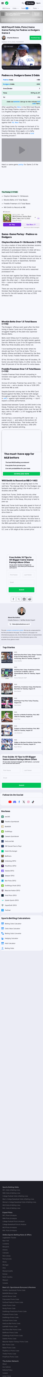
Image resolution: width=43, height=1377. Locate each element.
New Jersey (7, 1256)
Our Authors (7, 1367)
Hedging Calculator (11, 938)
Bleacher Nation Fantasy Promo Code (15, 1341)
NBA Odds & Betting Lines (11, 1193)
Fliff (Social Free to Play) (13, 846)
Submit (21, 590)
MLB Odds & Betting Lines (11, 1205)
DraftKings (8, 831)
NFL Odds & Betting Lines (11, 1190)
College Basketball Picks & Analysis (14, 1224)
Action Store (7, 1376)
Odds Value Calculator (12, 928)
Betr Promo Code (8, 1345)
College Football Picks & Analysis (14, 1221)
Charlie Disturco (13, 38)
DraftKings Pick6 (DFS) (13, 885)
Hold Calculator (10, 943)
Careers (5, 1373)
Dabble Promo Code (9, 1338)
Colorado (6, 1253)
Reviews (5, 811)
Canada (5, 1283)
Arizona (5, 1250)
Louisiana (6, 1244)
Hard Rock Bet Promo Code (12, 1329)
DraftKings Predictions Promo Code (15, 1311)
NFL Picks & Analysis (10, 1215)
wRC (5, 398)
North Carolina (7, 1277)
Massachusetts (8, 1271)
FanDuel (7, 910)
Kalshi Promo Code (9, 1305)
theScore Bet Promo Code (11, 1323)
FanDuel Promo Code (10, 1320)
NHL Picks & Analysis (10, 1230)
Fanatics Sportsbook (12, 821)
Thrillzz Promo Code (9, 1354)
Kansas (5, 1274)
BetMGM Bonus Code (10, 1293)
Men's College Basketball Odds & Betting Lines (18, 1199)
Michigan (6, 1265)
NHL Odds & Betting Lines (11, 1208)
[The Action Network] (6, 3)
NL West (15, 122)
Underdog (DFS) (10, 861)
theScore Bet (9, 841)
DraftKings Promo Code (10, 1317)
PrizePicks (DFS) (10, 866)
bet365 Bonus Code (9, 1296)
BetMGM (16, 102)
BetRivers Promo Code (10, 1332)
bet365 (7, 817)
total (32, 133)
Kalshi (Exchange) (11, 851)
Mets (19, 107)
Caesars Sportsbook (12, 836)
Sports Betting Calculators (15, 918)
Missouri (5, 1280)
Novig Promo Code (9, 1308)
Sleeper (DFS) (9, 876)
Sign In (38, 3)
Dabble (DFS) (9, 871)
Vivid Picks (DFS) (11, 895)
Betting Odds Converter (13, 933)
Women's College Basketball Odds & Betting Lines (19, 1202)
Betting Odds (9, 948)
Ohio (4, 1268)
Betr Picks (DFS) (10, 881)
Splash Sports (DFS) (12, 900)
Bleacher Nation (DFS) (12, 890)
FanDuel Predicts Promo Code (13, 1302)
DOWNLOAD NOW (21, 474)
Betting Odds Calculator (13, 924)
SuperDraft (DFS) (11, 905)
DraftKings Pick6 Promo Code (13, 1335)
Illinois (5, 1262)
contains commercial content (14, 630)
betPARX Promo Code (10, 1326)
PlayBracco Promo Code (11, 1351)
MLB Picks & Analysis (10, 1227)
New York (6, 1241)
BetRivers (8, 856)
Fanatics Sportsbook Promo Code (14, 1290)
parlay (20, 164)
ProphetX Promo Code (10, 1314)
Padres (6, 80)
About (5, 1364)
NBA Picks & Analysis (10, 1218)
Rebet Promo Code (9, 1348)
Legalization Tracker (9, 1238)
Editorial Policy (7, 1370)
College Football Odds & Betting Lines (15, 1196)
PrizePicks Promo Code (10, 1357)
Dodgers (6, 84)
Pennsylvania (7, 1259)
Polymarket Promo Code (11, 1299)
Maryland (6, 1247)
